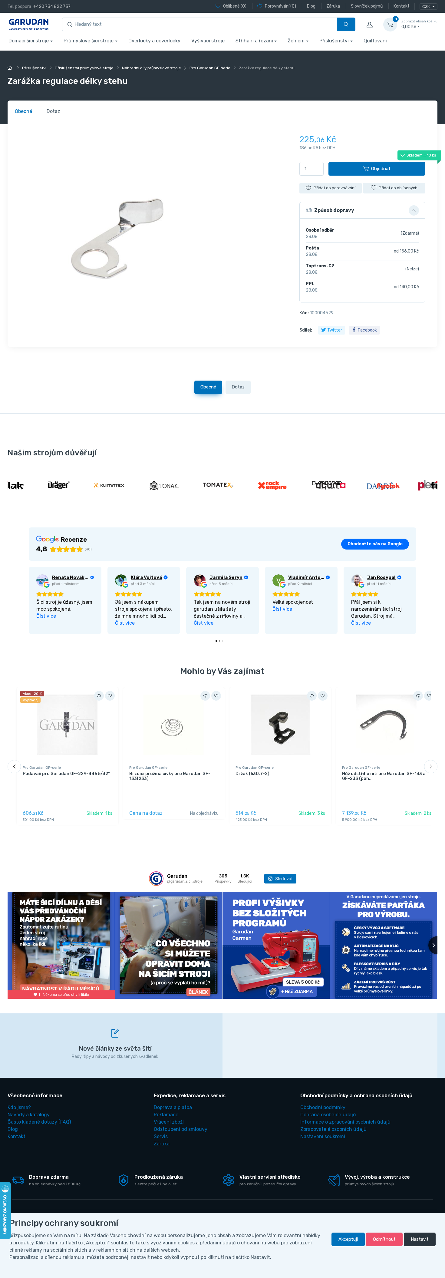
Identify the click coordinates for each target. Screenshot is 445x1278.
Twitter (334, 330)
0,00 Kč (419, 24)
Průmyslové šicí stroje (89, 41)
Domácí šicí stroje (28, 41)
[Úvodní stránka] (11, 68)
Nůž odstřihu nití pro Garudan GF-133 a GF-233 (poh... (384, 776)
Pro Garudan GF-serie (42, 767)
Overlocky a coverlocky (154, 41)
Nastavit (420, 1239)
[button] (362, 210)
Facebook (367, 330)
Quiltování (375, 41)
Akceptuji (348, 1239)
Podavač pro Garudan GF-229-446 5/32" (66, 773)
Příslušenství (334, 41)
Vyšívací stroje (208, 41)
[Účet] (369, 24)
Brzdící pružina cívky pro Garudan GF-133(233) (169, 776)
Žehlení (296, 41)
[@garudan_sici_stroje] (156, 879)
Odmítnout (384, 1239)
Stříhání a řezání (254, 41)
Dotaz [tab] (53, 111)
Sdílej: (305, 330)
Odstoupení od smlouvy (180, 1129)
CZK (426, 6)
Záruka (162, 1144)
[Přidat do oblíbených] (110, 696)
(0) (234, 6)
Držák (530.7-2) (252, 773)
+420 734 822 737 (52, 6)
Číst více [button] (46, 616)
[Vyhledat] (346, 24)
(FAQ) (39, 1122)
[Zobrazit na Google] (42, 580)
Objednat (381, 168)
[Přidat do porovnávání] (99, 696)
